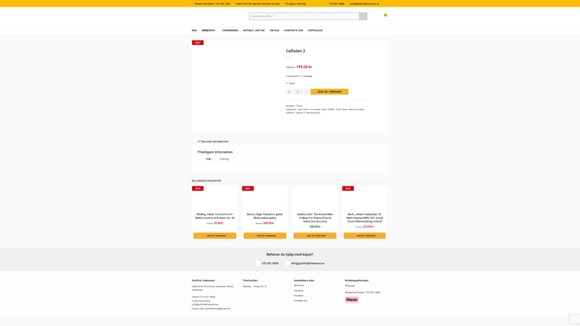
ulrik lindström (313, 112)
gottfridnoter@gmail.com (218, 308)
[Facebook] (383, 3)
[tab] (213, 142)
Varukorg (298, 290)
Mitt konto (299, 285)
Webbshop (209, 30)
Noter (324, 109)
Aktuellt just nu (254, 30)
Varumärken (230, 30)
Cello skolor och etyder (308, 109)
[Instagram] (387, 3)
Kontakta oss (293, 30)
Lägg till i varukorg (329, 92)
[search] (363, 16)
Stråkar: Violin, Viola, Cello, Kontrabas (346, 109)
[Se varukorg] (382, 16)
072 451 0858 (269, 263)
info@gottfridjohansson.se (307, 263)
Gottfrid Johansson (214, 16)
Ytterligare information (212, 141)
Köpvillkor (315, 30)
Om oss (274, 30)
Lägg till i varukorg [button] (216, 236)
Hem (194, 30)
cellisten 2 (300, 112)
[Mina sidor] (375, 16)
